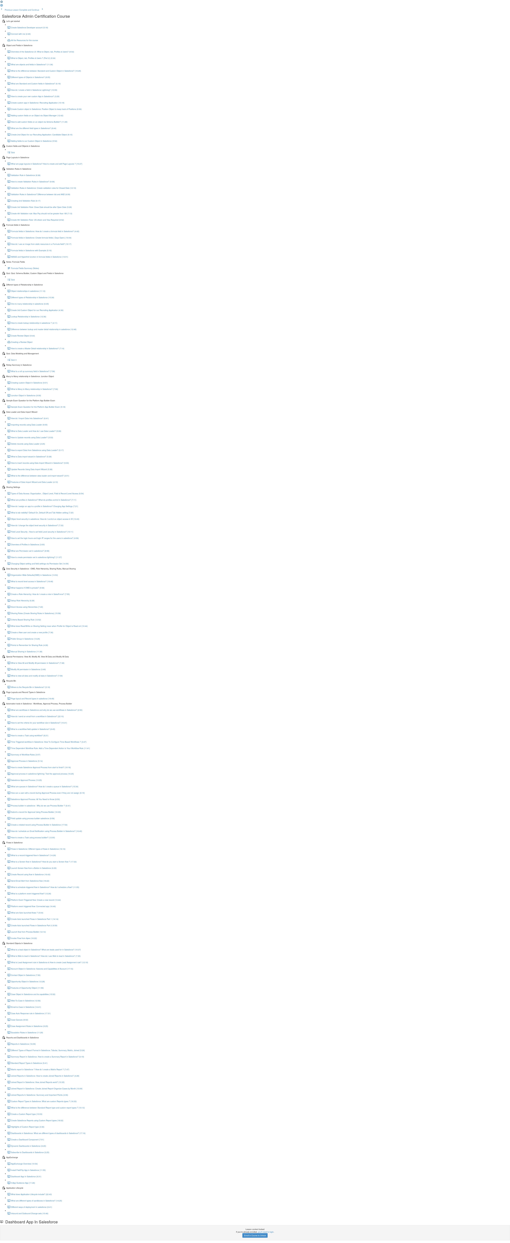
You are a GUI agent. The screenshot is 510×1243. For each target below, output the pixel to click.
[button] (1, 2)
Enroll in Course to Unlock (255, 1235)
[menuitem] (1, 6)
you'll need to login (266, 1232)
